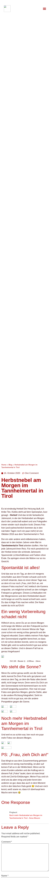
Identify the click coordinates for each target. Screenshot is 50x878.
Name (4, 876)
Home (3, 465)
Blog (10, 465)
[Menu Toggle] (44, 8)
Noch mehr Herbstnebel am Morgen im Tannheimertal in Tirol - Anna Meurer (25, 816)
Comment (6, 842)
